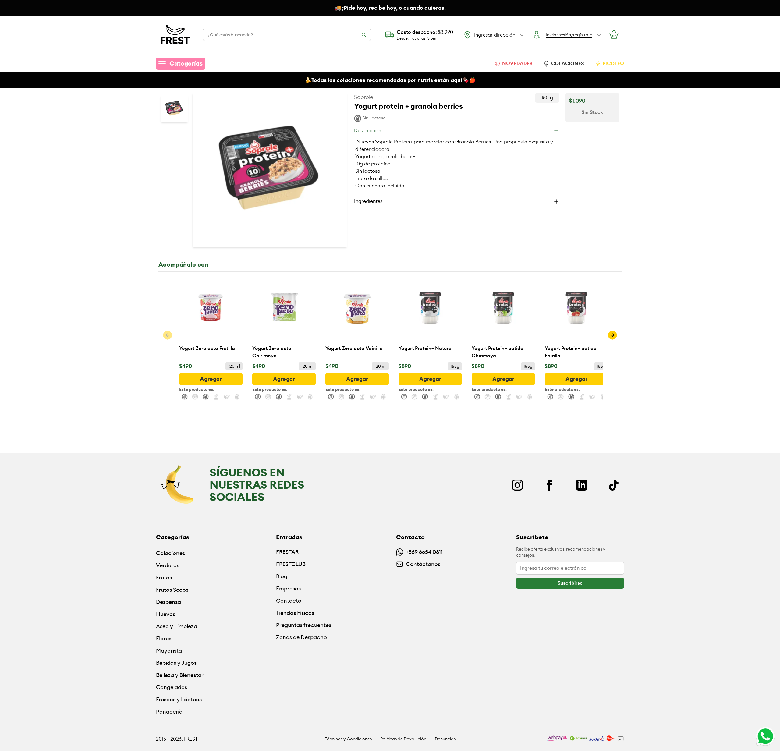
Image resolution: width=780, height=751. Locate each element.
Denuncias (445, 739)
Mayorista (169, 650)
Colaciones (170, 553)
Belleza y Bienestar (180, 674)
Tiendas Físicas (295, 612)
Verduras (167, 565)
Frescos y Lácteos (179, 699)
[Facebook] (549, 485)
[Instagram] (517, 485)
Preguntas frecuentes (303, 625)
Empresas (288, 588)
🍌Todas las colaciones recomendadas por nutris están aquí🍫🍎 (390, 80)
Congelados (171, 687)
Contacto (288, 600)
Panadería (169, 711)
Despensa (168, 601)
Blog (281, 576)
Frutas (164, 577)
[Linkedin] (581, 485)
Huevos (165, 614)
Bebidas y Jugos (176, 662)
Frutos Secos (172, 589)
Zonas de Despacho (301, 637)
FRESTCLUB (291, 564)
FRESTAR (287, 551)
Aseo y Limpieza (176, 626)
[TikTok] (613, 485)
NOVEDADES (517, 63)
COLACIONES (567, 63)
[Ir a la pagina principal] (175, 34)
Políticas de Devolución (403, 739)
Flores (163, 638)
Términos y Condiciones (348, 739)
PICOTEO (613, 63)
